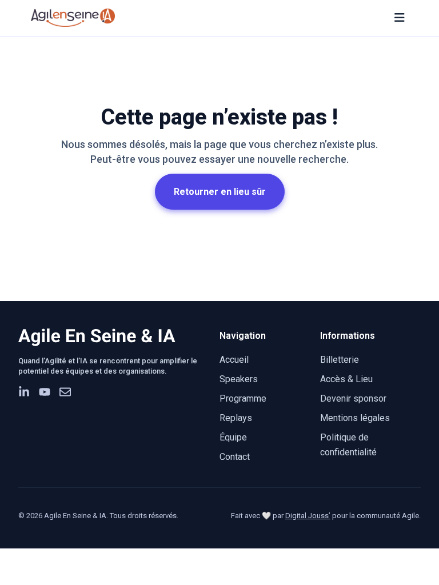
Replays (236, 417)
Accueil (234, 359)
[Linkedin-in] (24, 392)
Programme (243, 398)
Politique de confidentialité (348, 445)
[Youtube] (44, 392)
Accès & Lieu (346, 379)
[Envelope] (65, 392)
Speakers (239, 379)
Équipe (233, 437)
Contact (235, 456)
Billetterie (339, 359)
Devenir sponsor (353, 398)
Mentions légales (355, 417)
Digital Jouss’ (307, 515)
